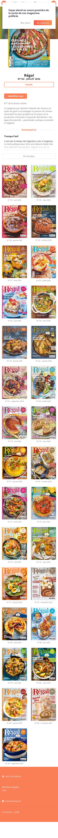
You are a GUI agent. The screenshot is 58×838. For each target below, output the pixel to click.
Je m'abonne (43, 23)
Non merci (25, 23)
